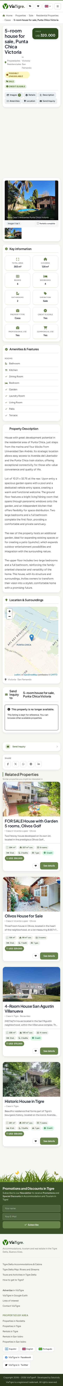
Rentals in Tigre (10, 1331)
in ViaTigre (13, 1290)
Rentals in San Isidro (13, 1336)
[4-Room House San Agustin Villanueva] (31, 984)
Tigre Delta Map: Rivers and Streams (21, 1269)
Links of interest (11, 1300)
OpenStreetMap (30, 674)
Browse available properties (31, 724)
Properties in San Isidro (14, 1341)
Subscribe (33, 1224)
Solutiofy (55, 1377)
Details (32, 95)
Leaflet (17, 674)
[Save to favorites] (35, 865)
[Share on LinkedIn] (39, 764)
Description (48, 95)
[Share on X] (15, 764)
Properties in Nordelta (14, 1321)
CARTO (53, 674)
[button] (31, 637)
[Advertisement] (31, 141)
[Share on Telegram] (31, 764)
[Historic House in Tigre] (31, 1079)
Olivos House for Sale (24, 915)
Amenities (15, 101)
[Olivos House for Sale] (31, 894)
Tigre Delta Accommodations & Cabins (22, 1264)
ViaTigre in (20, 1357)
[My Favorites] (38, 6)
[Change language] (48, 6)
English (29, 1349)
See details (49, 865)
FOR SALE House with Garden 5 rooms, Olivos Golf (31, 823)
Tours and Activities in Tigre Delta (19, 1274)
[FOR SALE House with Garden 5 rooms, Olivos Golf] (31, 799)
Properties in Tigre (12, 1326)
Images (15, 95)
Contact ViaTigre (11, 1306)
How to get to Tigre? (13, 1280)
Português (47, 1349)
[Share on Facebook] (8, 764)
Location (31, 101)
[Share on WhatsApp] (23, 764)
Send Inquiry (49, 101)
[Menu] (57, 6)
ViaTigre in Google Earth (15, 1295)
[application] (31, 641)
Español (12, 1349)
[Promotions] (30, 6)
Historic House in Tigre (24, 1101)
